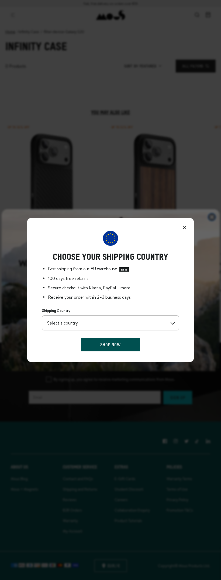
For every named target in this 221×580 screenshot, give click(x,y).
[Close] (184, 227)
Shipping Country (56, 310)
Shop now (110, 344)
